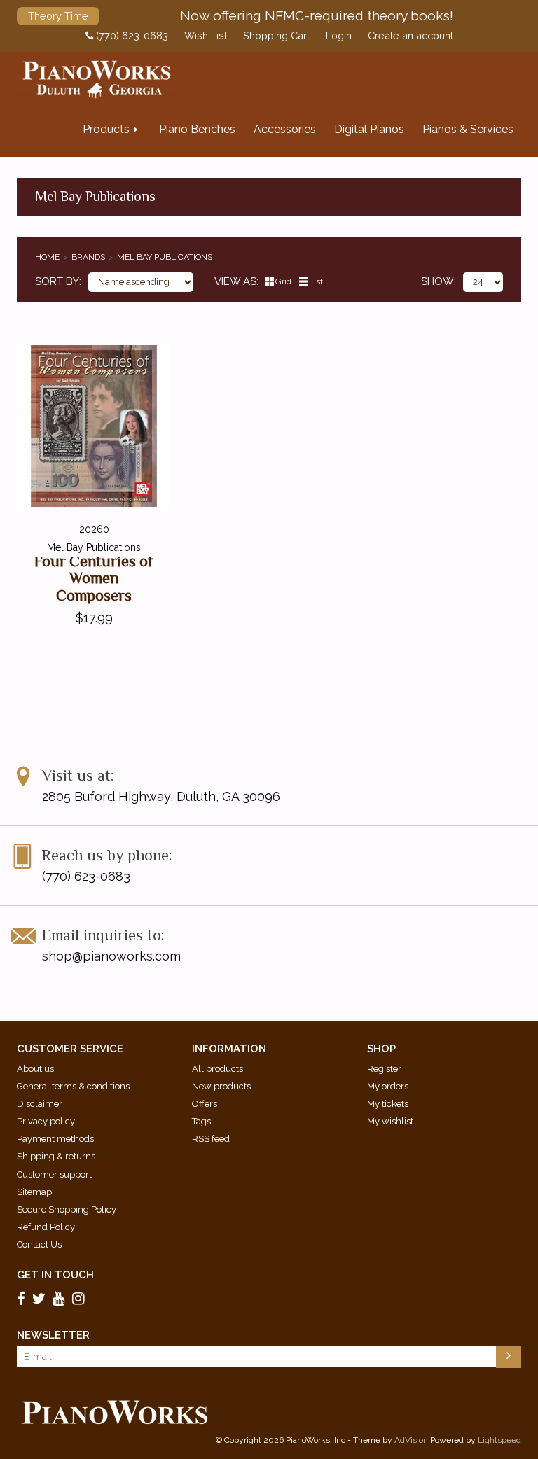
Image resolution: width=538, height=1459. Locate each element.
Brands (88, 257)
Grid (283, 281)
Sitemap (34, 1192)
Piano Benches (197, 129)
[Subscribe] (508, 1357)
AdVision (411, 1440)
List (316, 281)
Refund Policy (46, 1227)
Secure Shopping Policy (66, 1209)
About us (35, 1068)
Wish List (205, 35)
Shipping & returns (56, 1156)
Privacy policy (46, 1121)
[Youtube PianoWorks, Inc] (61, 1298)
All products (217, 1068)
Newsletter (53, 1335)
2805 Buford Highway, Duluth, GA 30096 (161, 796)
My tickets (387, 1103)
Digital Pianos (369, 129)
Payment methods (55, 1138)
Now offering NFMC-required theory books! (316, 15)
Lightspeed (499, 1440)
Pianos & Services (467, 129)
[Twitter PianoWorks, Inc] (41, 1298)
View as (235, 281)
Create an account (410, 35)
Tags (201, 1121)
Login (339, 35)
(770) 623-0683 (130, 35)
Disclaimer (39, 1103)
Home (47, 257)
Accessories (285, 129)
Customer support (54, 1174)
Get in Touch (55, 1275)
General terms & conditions (73, 1086)
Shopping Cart (276, 35)
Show (437, 281)
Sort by (57, 281)
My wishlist (390, 1121)
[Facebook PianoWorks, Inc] (23, 1298)
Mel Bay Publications (164, 257)
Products (106, 129)
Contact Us (39, 1244)
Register (384, 1068)
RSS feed (211, 1138)
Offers (204, 1103)
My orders (387, 1086)
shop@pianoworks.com (111, 956)
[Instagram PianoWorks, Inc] (80, 1298)
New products (221, 1086)
